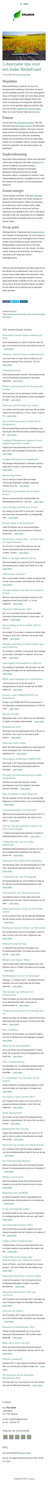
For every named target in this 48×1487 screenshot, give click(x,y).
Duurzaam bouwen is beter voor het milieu (23, 927)
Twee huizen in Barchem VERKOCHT (21, 758)
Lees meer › (9, 349)
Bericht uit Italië (10, 714)
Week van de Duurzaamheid (16, 1045)
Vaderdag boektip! (11, 370)
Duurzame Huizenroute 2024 (16, 609)
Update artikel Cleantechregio (17, 1240)
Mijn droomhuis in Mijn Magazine (19, 793)
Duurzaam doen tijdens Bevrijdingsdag (21, 860)
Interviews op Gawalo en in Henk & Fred (23, 1144)
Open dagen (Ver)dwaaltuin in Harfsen (21, 663)
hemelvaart (6, 317)
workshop (38, 195)
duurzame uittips (38, 314)
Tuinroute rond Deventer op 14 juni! (20, 405)
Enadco (24, 15)
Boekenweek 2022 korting (15, 1128)
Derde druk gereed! (12, 1112)
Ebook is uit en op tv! (13, 1176)
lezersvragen (25, 1453)
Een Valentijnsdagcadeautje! (16, 1160)
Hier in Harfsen (10, 1029)
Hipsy (37, 112)
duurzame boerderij (25, 123)
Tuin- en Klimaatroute (13, 1061)
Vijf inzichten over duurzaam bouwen (21, 892)
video (7, 1461)
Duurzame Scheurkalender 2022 (18, 1327)
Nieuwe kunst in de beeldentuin (18, 523)
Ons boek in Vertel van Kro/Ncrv (18, 1096)
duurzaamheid (12, 314)
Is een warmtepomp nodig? (16, 1208)
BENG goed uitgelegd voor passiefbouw (22, 679)
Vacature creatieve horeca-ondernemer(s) (23, 354)
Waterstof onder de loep (14, 943)
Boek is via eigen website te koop (19, 558)
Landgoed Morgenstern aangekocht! (20, 459)
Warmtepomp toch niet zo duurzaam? (21, 975)
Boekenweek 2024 (11, 726)
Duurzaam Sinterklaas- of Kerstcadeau (21, 1275)
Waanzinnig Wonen (12, 475)
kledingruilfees (37, 232)
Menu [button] (26, 4)
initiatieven (36, 162)
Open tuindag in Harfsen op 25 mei (20, 507)
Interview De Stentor (12, 1310)
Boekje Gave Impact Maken (16, 959)
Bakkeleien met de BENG (15, 1192)
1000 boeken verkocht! (13, 574)
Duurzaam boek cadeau (14, 743)
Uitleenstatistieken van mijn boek (19, 810)
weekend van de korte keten (28, 109)
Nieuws (13, 311)
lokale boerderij (25, 126)
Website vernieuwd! (12, 1359)
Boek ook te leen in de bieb (16, 1342)
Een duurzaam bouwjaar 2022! (17, 1224)
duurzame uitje (25, 314)
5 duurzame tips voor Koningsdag (19, 876)
